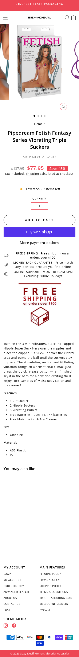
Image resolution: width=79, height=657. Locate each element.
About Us (10, 598)
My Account (12, 580)
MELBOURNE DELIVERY (54, 604)
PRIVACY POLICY (50, 580)
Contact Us (12, 604)
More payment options (39, 242)
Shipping (32, 174)
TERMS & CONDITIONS (54, 592)
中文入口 (45, 610)
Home (38, 124)
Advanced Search (16, 592)
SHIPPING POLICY (50, 586)
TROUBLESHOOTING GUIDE (57, 598)
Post (7, 610)
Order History (14, 586)
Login (8, 574)
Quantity (39, 198)
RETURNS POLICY (50, 574)
